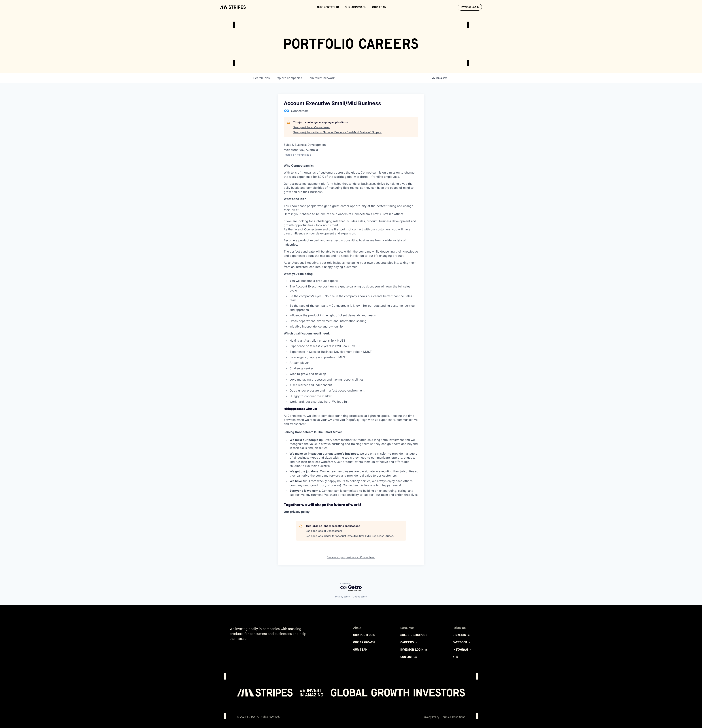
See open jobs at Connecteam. (311, 127)
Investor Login (471, 7)
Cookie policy (360, 596)
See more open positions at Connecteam (351, 557)
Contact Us (408, 657)
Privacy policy (342, 596)
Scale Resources (413, 635)
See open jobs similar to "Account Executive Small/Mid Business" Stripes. (337, 132)
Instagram (461, 649)
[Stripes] (233, 7)
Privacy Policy (431, 717)
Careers (407, 642)
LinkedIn (460, 635)
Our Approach (355, 7)
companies (288, 78)
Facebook (460, 642)
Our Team (379, 7)
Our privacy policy (297, 511)
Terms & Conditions (453, 717)
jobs (261, 78)
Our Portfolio (328, 7)
